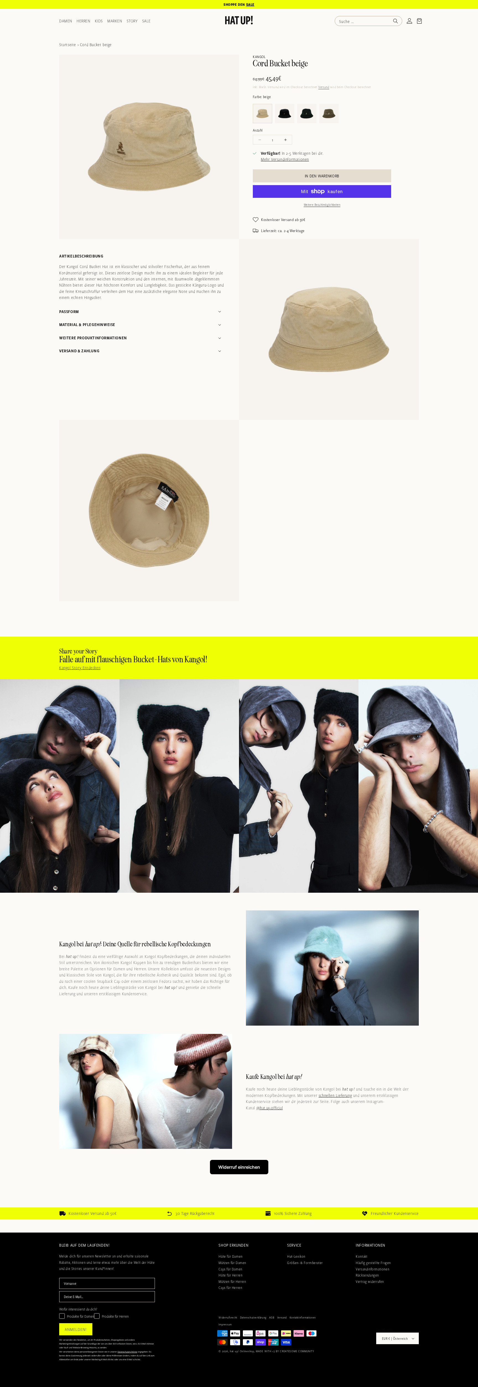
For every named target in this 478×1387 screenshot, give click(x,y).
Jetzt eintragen (239, 779)
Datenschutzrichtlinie (230, 803)
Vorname (169, 699)
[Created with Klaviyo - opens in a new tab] (239, 821)
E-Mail (167, 725)
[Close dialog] (315, 570)
